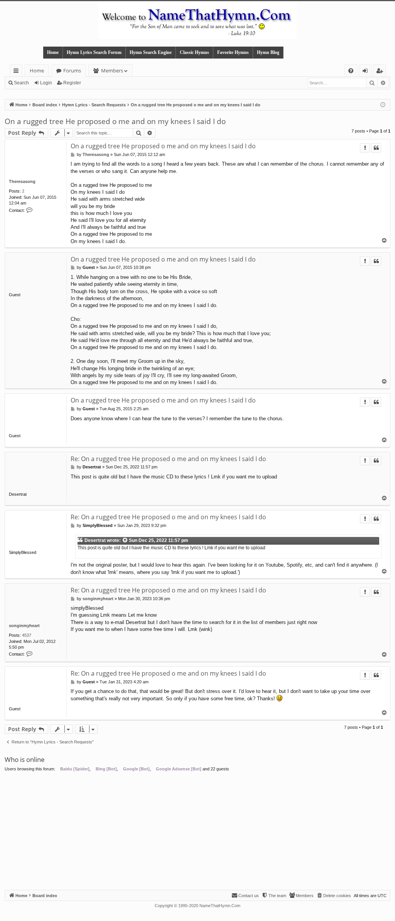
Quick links (17, 72)
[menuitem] (351, 71)
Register (72, 83)
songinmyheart (24, 625)
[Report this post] (365, 148)
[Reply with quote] (376, 148)
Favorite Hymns (233, 52)
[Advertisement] (197, 832)
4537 (26, 635)
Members (112, 70)
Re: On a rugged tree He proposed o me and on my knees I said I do (168, 459)
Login (46, 83)
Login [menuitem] (366, 72)
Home (53, 52)
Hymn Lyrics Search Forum (94, 52)
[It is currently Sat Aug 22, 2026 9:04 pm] (382, 105)
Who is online (25, 759)
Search (21, 83)
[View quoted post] (125, 540)
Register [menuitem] (381, 72)
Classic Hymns (194, 52)
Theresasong (22, 181)
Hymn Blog (268, 52)
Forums (72, 70)
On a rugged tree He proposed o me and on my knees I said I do (115, 121)
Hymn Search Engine (151, 52)
